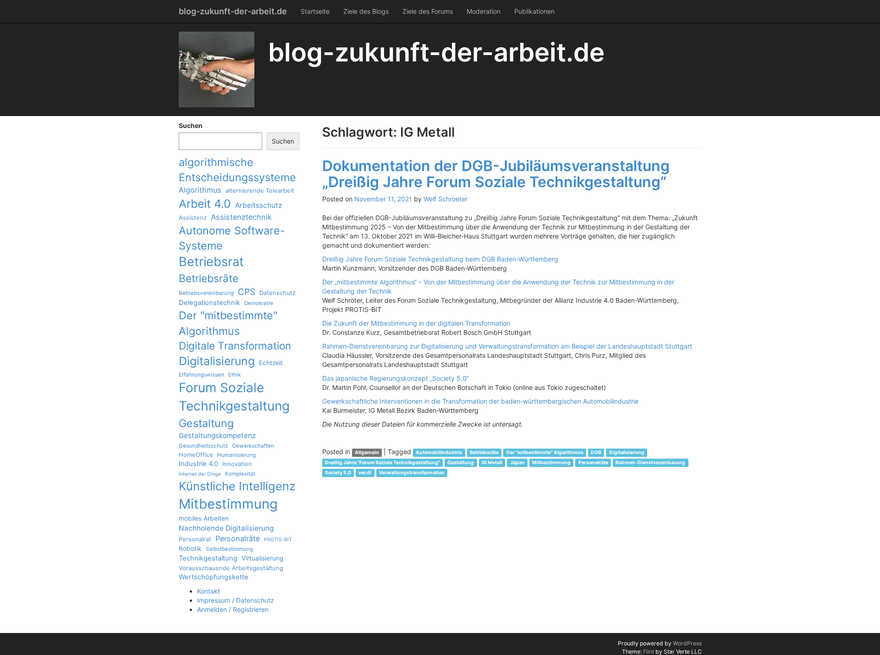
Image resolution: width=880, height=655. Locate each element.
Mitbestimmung (228, 504)
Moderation (483, 11)
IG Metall (492, 463)
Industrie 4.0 (198, 464)
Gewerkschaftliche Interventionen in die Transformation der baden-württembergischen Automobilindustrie (480, 401)
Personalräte (237, 538)
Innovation (237, 463)
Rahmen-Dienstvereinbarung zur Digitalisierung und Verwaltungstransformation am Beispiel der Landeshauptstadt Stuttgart (507, 346)
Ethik (234, 375)
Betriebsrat (211, 261)
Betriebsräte (208, 278)
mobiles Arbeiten (204, 518)
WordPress (687, 643)
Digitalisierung (217, 361)
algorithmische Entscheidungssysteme (237, 169)
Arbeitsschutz (258, 205)
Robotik (190, 548)
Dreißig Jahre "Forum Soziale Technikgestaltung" (382, 463)
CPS (246, 291)
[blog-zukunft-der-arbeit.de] (216, 69)
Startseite (315, 11)
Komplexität (240, 474)
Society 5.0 (338, 473)
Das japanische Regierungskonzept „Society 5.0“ (395, 378)
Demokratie (258, 303)
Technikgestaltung (208, 558)
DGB (596, 452)
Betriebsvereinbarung (206, 293)
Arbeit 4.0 (205, 204)
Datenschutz (277, 292)
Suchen (191, 125)
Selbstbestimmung (229, 549)
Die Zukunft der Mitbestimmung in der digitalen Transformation (416, 323)
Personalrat (195, 539)
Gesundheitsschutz (203, 446)
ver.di (364, 473)
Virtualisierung (262, 558)
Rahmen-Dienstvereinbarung (650, 463)
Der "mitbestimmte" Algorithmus (228, 323)
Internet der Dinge (200, 474)
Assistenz (193, 217)
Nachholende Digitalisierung (226, 528)
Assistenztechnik (241, 217)
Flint (648, 651)
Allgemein (367, 452)
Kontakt (208, 591)
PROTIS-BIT (278, 540)
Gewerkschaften (253, 446)
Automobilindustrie (439, 452)
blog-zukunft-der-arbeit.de (233, 11)
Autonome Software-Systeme (232, 238)
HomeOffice (196, 454)
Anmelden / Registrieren (233, 609)
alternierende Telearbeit (260, 190)
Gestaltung (206, 423)
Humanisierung (236, 455)
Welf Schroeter (446, 199)
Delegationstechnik (209, 303)
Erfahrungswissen (201, 375)
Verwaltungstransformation (412, 473)
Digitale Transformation (235, 345)
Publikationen (534, 11)
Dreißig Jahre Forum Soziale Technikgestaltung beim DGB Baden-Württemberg (440, 259)
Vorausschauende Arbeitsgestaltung (231, 568)
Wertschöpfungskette (213, 577)
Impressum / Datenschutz (235, 600)
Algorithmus (200, 189)
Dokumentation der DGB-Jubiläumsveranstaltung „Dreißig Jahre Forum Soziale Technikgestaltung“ (496, 174)
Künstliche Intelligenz (237, 486)
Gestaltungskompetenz (217, 435)
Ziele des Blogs (366, 11)
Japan (517, 463)
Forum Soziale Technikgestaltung (234, 397)
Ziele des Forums (427, 11)
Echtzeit (271, 362)
